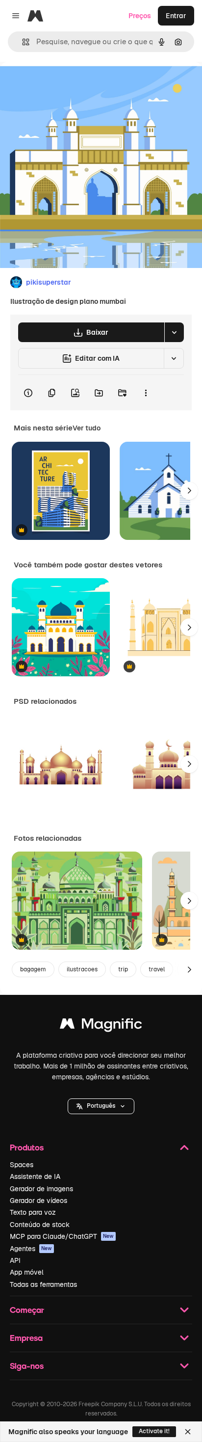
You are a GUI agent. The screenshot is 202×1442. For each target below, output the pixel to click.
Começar (27, 1310)
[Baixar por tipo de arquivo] (174, 332)
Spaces (21, 1164)
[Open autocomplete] (21, 42)
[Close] (188, 1432)
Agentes (31, 1248)
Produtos (27, 1147)
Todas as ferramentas (43, 1284)
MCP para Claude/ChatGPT (62, 1236)
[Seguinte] (189, 491)
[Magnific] (101, 1026)
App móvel (27, 1272)
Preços (139, 15)
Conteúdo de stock (40, 1224)
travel (157, 969)
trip (123, 969)
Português (101, 1106)
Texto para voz (33, 1212)
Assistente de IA (35, 1176)
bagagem (33, 969)
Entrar (176, 15)
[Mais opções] (145, 392)
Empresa (26, 1338)
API (15, 1260)
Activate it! (154, 1431)
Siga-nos (27, 1366)
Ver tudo (87, 428)
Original (62, 84)
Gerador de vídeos (38, 1200)
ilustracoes (82, 969)
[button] (101, 1106)
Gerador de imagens (41, 1188)
